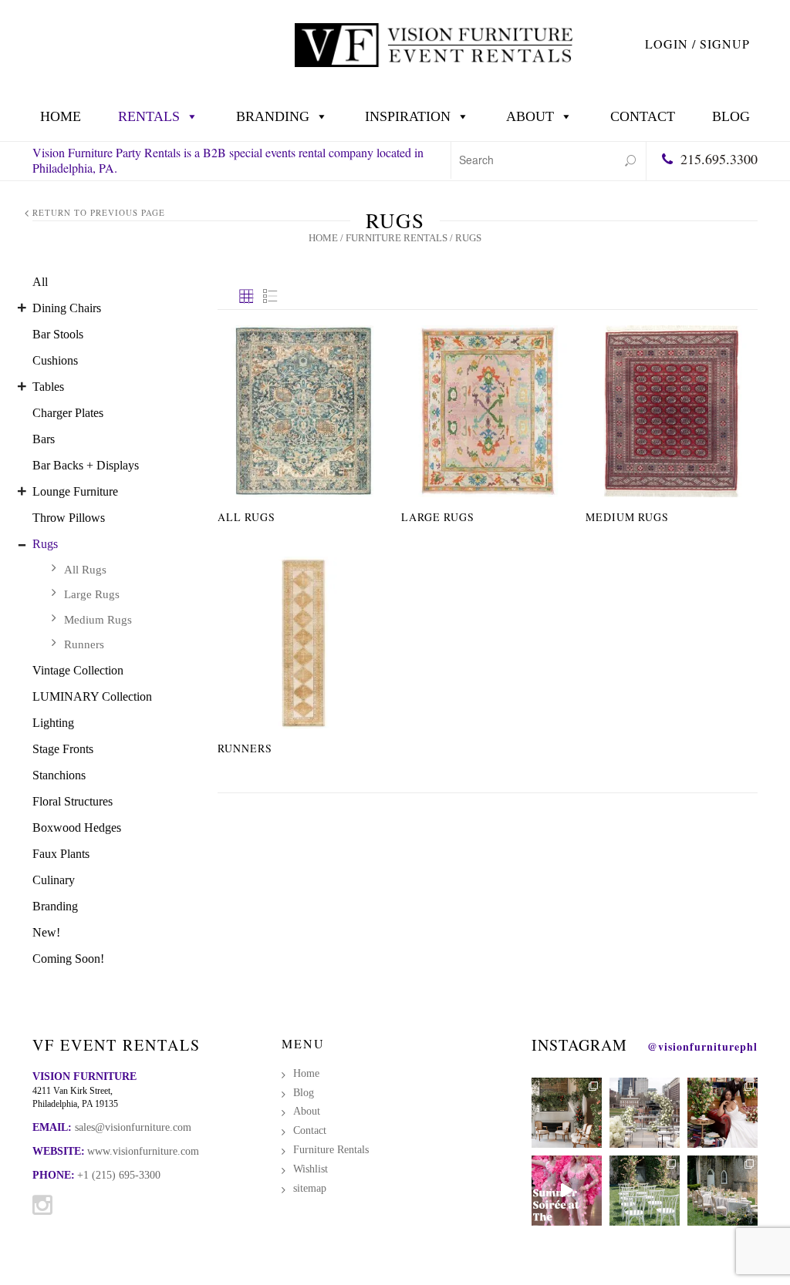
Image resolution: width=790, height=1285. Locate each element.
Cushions (55, 360)
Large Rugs (92, 594)
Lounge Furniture (75, 491)
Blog (731, 116)
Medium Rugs (98, 620)
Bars (43, 439)
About (530, 116)
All (40, 281)
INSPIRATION (408, 116)
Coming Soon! (68, 958)
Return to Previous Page (98, 212)
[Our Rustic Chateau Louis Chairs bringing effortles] (722, 1190)
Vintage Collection (77, 670)
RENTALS (149, 116)
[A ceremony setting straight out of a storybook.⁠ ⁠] (644, 1190)
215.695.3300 (719, 159)
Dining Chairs (66, 308)
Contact (642, 116)
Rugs (45, 543)
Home (60, 116)
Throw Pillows (68, 517)
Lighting (53, 722)
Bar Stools (57, 334)
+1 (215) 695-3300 (118, 1175)
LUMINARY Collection (92, 696)
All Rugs (85, 569)
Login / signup (697, 43)
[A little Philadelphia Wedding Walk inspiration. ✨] (644, 1113)
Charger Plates (67, 412)
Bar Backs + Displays (85, 465)
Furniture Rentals (396, 238)
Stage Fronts (62, 748)
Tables (48, 386)
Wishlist (310, 1169)
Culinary (53, 879)
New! (46, 932)
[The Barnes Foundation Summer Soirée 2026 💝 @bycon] (567, 1190)
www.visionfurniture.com (143, 1151)
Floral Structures (72, 801)
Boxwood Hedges (76, 827)
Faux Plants (60, 853)
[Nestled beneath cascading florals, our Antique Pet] (567, 1113)
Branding (272, 116)
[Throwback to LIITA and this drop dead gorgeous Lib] (722, 1113)
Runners (84, 644)
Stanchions (59, 775)
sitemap (309, 1188)
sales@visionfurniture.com (133, 1127)
